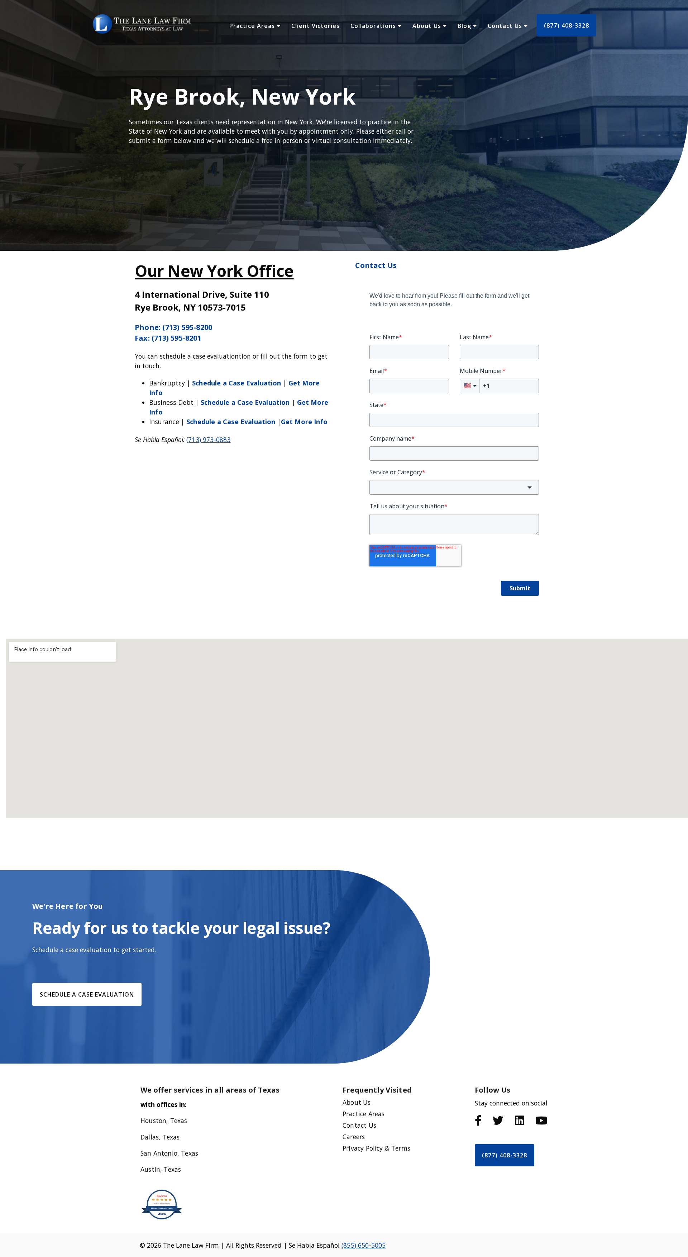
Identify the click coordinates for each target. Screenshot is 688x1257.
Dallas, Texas (160, 1137)
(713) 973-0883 (208, 439)
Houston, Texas (163, 1120)
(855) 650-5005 (363, 1245)
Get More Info (304, 421)
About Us (427, 26)
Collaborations (374, 26)
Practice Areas (253, 26)
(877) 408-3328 (566, 25)
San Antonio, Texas (169, 1153)
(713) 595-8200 (187, 327)
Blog (465, 26)
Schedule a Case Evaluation (236, 383)
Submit (520, 588)
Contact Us (506, 26)
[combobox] (454, 487)
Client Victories (315, 26)
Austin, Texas (160, 1169)
